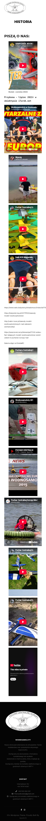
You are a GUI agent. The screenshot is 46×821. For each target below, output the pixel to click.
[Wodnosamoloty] (15, 7)
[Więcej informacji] (36, 7)
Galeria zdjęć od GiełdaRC (14, 343)
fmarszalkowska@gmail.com (24, 794)
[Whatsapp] (24, 809)
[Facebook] (21, 809)
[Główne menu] (40, 7)
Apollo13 (23, 818)
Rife (8, 815)
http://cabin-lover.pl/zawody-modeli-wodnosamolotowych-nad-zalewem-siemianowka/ (18, 324)
